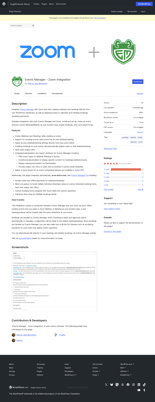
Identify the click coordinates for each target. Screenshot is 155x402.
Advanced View (110, 148)
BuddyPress (125, 375)
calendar (133, 137)
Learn (67, 364)
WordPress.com (127, 364)
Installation (42, 93)
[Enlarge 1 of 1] (94, 254)
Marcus (19, 340)
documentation (25, 238)
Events (95, 368)
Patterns (40, 375)
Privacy (12, 375)
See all (140, 189)
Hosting (12, 371)
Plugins (39, 371)
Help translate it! (100, 18)
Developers (69, 371)
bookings (125, 137)
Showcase (41, 364)
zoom (140, 142)
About (11, 364)
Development (57, 93)
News (11, 368)
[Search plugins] (33, 25)
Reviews (28, 93)
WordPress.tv (71, 375)
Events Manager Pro (80, 175)
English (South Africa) (38, 387)
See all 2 (140, 132)
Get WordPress (144, 4)
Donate (96, 371)
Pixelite (62, 335)
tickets (140, 137)
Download (138, 82)
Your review (109, 189)
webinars (133, 142)
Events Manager (27, 109)
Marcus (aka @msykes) (37, 83)
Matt (123, 368)
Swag (96, 375)
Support (140, 93)
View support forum (112, 209)
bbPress (124, 371)
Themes (40, 368)
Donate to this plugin (112, 231)
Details (17, 93)
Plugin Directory (15, 11)
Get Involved (97, 364)
